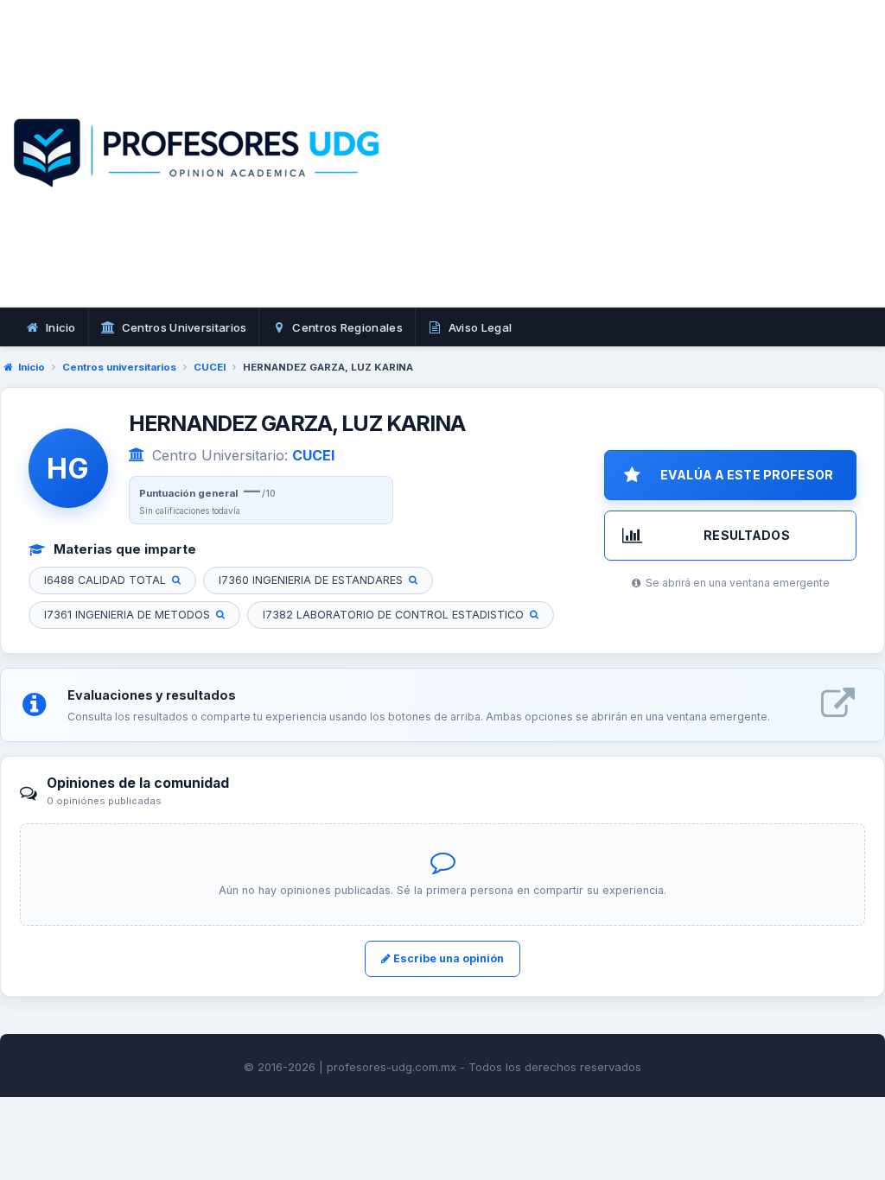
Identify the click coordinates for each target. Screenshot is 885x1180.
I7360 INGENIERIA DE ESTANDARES (311, 580)
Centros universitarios (119, 367)
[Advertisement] (648, 173)
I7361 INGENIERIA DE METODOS (127, 614)
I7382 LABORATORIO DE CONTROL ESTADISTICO (393, 614)
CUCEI (210, 367)
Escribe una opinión (447, 958)
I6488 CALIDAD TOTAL (105, 580)
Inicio (31, 367)
